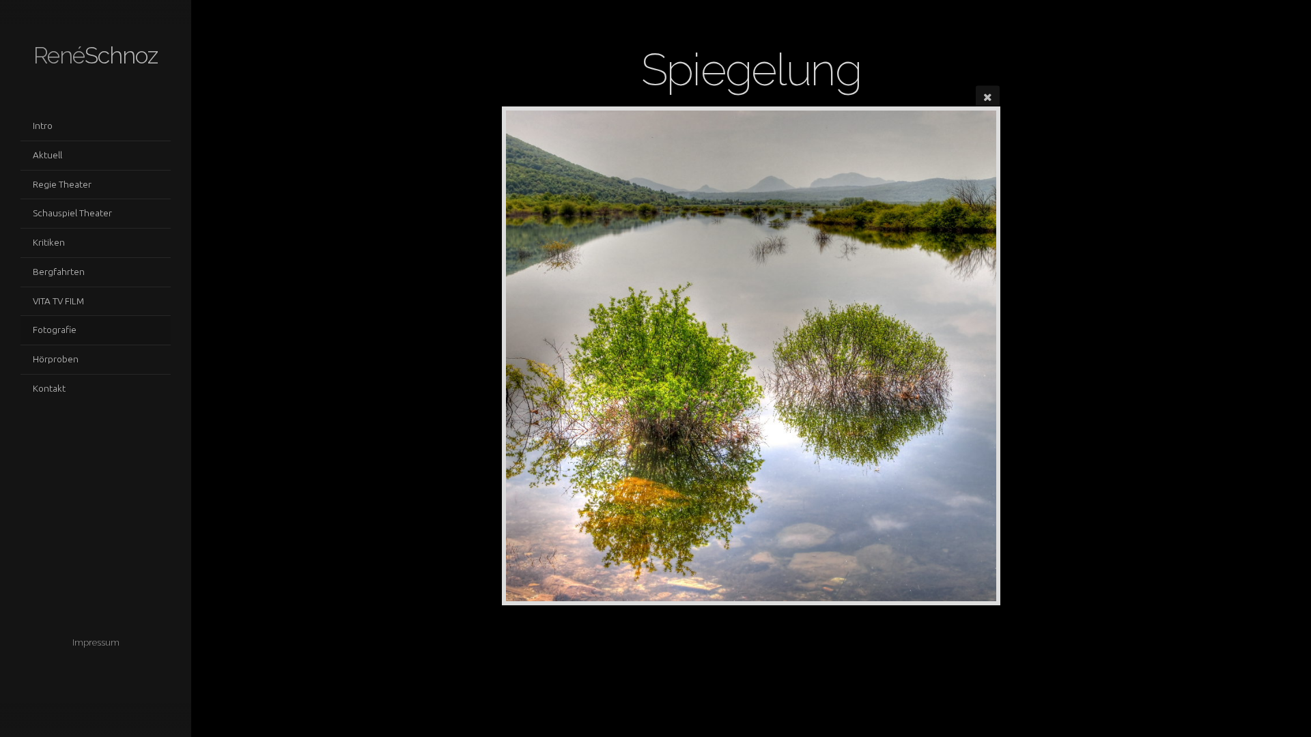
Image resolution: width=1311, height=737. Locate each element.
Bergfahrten (59, 271)
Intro (43, 125)
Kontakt (49, 388)
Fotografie (54, 329)
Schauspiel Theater (72, 212)
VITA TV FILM (58, 300)
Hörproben (56, 358)
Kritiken (49, 242)
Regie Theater (62, 184)
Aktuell (47, 154)
